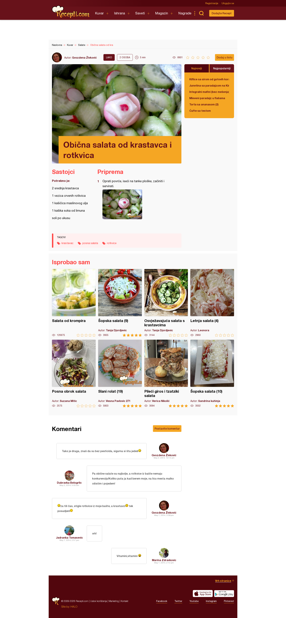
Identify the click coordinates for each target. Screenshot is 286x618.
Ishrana (119, 13)
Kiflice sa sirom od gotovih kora (209, 79)
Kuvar (99, 13)
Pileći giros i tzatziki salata (166, 373)
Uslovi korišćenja (98, 601)
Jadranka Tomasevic (69, 537)
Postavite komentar (167, 428)
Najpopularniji (222, 68)
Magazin (161, 13)
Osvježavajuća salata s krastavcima (166, 303)
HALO (74, 606)
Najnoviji (196, 68)
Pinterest (229, 601)
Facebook (161, 601)
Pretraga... (201, 13)
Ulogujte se (228, 3)
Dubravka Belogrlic (69, 482)
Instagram (211, 601)
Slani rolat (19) (120, 373)
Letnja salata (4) (212, 303)
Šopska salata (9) (120, 303)
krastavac (67, 243)
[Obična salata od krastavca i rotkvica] (137, 204)
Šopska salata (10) (212, 373)
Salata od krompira (74, 303)
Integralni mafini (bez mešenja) (209, 91)
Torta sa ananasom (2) (203, 104)
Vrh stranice (223, 580)
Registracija (211, 3)
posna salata (90, 243)
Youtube (194, 601)
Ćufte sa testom (200, 110)
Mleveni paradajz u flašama (207, 98)
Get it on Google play (224, 593)
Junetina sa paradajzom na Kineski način (209, 85)
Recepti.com (71, 11)
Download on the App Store (203, 593)
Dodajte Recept (222, 13)
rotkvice (112, 243)
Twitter (178, 601)
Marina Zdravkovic (164, 560)
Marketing (114, 601)
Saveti (140, 13)
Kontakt (124, 601)
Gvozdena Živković (84, 57)
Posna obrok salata (74, 373)
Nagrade (184, 13)
